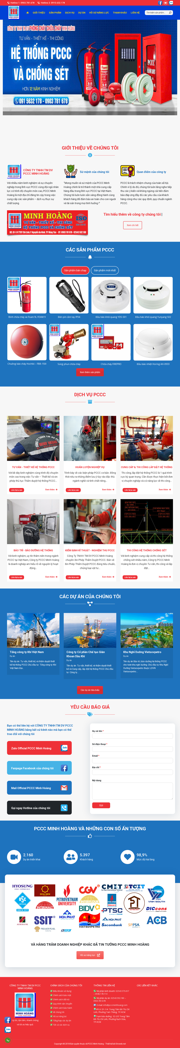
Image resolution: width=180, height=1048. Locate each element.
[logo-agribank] (22, 921)
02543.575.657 (122, 991)
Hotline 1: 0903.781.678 (22, 3)
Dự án (12, 656)
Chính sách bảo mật (61, 995)
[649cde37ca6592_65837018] (22, 887)
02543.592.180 (117, 998)
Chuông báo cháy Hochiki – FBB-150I (27, 363)
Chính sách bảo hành (62, 1008)
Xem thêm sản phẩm (90, 372)
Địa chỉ (96, 767)
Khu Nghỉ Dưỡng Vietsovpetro (142, 652)
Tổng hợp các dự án (61, 1020)
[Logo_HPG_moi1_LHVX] (67, 915)
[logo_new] (156, 909)
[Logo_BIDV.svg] (89, 907)
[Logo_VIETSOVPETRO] (89, 920)
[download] (134, 903)
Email (95, 756)
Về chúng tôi (58, 1012)
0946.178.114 (101, 993)
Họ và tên (98, 731)
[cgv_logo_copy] (89, 889)
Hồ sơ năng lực (87, 955)
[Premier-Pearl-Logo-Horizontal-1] (44, 929)
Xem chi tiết (132, 225)
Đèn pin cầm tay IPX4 (69, 317)
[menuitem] (27, 12)
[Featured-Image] (111, 900)
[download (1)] (134, 887)
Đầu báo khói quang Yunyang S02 (153, 317)
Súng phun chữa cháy (69, 364)
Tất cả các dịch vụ (61, 1024)
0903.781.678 (100, 1001)
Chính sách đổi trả (60, 999)
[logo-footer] (44, 920)
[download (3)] (22, 901)
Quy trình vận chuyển (62, 1003)
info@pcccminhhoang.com (115, 1005)
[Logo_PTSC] (111, 911)
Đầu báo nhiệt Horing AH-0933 (153, 364)
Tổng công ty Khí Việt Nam (27, 652)
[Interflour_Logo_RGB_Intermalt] (44, 906)
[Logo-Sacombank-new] (111, 924)
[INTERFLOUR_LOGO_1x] (89, 899)
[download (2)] (156, 894)
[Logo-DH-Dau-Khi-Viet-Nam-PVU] (67, 894)
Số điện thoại (99, 744)
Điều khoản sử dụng (61, 991)
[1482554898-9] (134, 925)
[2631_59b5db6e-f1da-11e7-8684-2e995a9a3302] (44, 890)
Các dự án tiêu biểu (90, 690)
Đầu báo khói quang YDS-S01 (111, 317)
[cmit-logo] (111, 888)
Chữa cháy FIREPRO (111, 364)
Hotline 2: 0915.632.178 (53, 3)
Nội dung (96, 780)
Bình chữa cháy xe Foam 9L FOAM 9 (27, 317)
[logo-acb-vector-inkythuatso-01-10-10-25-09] (156, 920)
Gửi (101, 805)
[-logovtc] (67, 931)
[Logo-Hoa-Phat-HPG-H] (111, 919)
